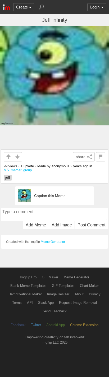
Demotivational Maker (25, 294)
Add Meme (36, 225)
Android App (55, 325)
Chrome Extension (84, 325)
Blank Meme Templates (28, 286)
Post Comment (91, 225)
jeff (7, 177)
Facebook (18, 325)
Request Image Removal (78, 303)
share (80, 157)
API (30, 303)
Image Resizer (58, 294)
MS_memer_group (18, 170)
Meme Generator (53, 242)
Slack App (46, 303)
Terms (17, 303)
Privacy (95, 294)
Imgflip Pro (28, 277)
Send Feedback (55, 311)
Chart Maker (89, 286)
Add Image (62, 225)
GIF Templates (63, 286)
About (79, 294)
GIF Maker (50, 277)
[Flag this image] (100, 156)
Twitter (36, 325)
